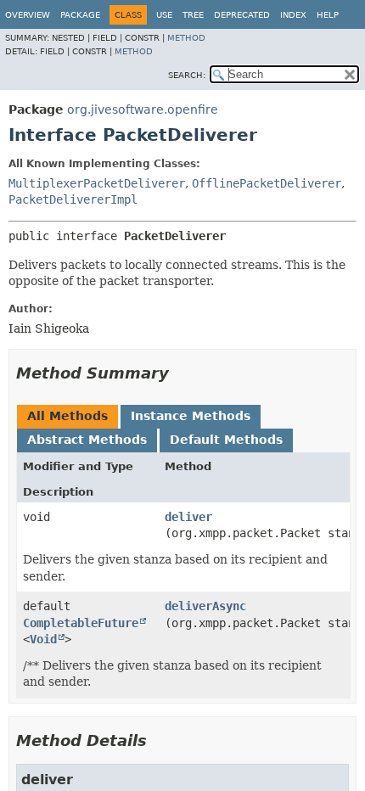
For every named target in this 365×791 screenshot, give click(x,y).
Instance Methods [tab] (190, 416)
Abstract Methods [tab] (87, 439)
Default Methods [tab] (226, 439)
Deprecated (242, 15)
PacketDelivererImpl (73, 199)
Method (186, 37)
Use (164, 15)
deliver (188, 517)
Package (80, 15)
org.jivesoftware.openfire (142, 109)
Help (328, 15)
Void (43, 639)
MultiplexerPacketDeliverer (96, 183)
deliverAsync (205, 606)
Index (293, 15)
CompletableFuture (80, 623)
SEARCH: (186, 75)
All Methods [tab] (67, 416)
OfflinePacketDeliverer (266, 183)
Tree (193, 15)
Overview (27, 15)
